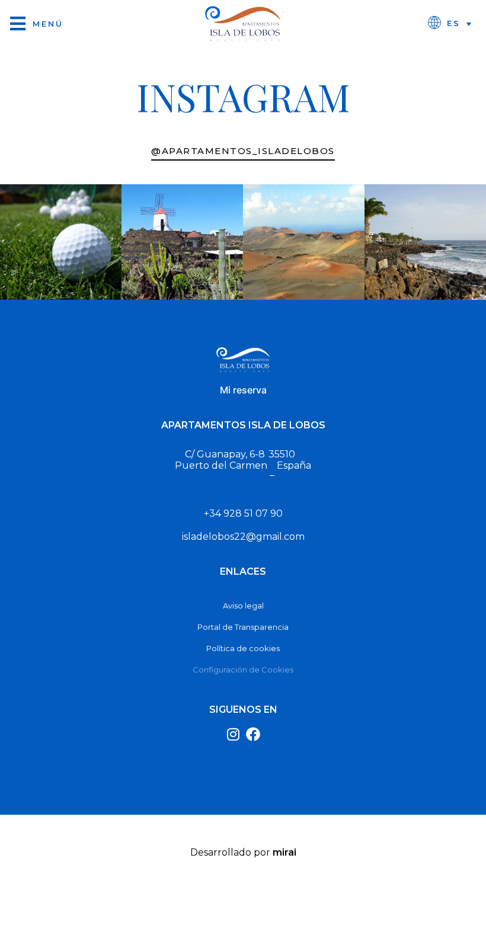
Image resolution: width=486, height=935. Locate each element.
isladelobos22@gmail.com (243, 536)
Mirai (284, 852)
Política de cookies (243, 648)
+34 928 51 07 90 (243, 513)
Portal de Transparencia (243, 627)
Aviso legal (243, 605)
